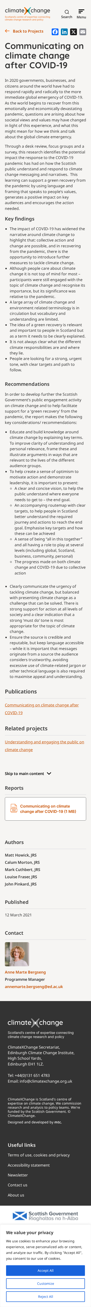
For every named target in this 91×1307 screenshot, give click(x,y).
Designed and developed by (35, 1122)
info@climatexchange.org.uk (46, 1081)
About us (16, 1195)
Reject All (45, 1296)
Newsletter (18, 1175)
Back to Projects (27, 31)
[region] (45, 1265)
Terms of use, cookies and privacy (39, 1155)
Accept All (46, 1270)
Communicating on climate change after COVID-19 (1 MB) (48, 809)
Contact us (17, 1185)
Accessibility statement (29, 1165)
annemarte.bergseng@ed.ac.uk (34, 986)
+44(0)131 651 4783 (32, 1075)
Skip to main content (24, 773)
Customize (45, 1283)
